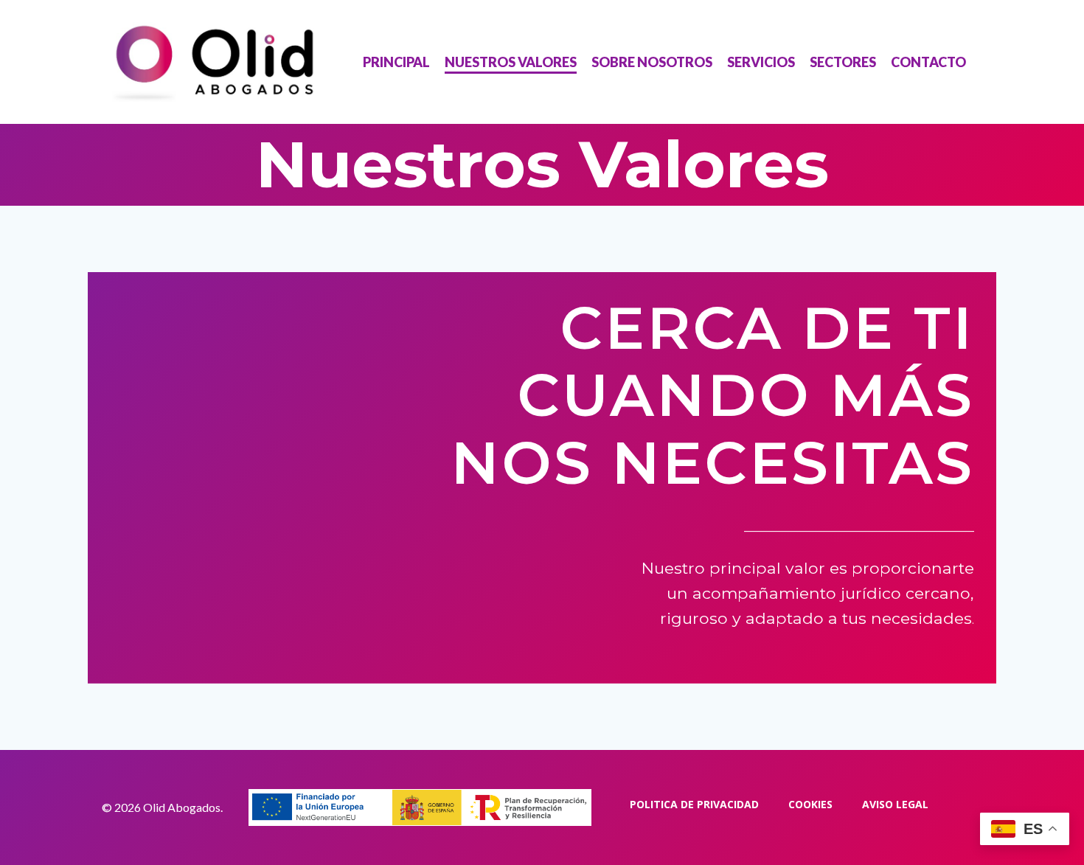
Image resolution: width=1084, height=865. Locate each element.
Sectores (843, 62)
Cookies (810, 804)
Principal (396, 62)
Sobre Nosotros (651, 62)
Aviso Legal (895, 804)
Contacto (928, 62)
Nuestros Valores (511, 62)
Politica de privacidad (694, 804)
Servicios (761, 62)
